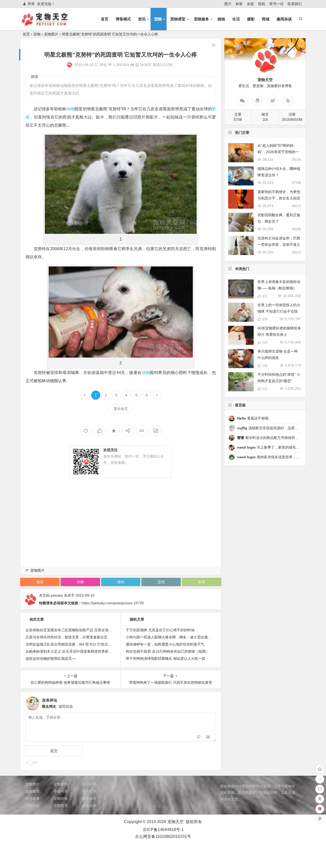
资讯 (142, 19)
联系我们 (295, 4)
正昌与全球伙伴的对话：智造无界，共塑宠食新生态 (66, 637)
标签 (239, 4)
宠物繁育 (60, 805)
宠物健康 (32, 798)
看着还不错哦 (252, 418)
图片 (228, 4)
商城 (265, 19)
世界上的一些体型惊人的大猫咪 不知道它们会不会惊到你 (278, 311)
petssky (57, 595)
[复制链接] (141, 430)
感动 (120, 582)
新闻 (201, 582)
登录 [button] (31, 4)
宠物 (158, 19)
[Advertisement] (120, 529)
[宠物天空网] (49, 23)
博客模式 (123, 19)
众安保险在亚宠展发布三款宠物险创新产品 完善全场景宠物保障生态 (79, 630)
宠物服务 (201, 19)
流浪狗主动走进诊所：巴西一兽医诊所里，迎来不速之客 (278, 244)
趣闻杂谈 (284, 19)
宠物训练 (60, 798)
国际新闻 (89, 784)
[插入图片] (208, 737)
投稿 (261, 4)
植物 (221, 19)
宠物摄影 (60, 784)
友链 (250, 4)
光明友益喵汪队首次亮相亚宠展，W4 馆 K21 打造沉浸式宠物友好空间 (81, 644)
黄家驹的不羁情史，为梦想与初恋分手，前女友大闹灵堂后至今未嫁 (278, 198)
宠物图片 (51, 34)
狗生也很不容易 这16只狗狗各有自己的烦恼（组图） (167, 651)
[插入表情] (199, 737)
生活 (236, 19)
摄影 (251, 19)
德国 (39, 582)
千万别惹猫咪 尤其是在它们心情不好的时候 (160, 630)
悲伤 (161, 582)
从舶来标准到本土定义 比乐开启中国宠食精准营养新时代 (70, 651)
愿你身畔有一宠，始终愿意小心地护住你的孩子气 (165, 644)
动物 (70, 109)
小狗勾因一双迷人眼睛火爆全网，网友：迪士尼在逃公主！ (172, 637)
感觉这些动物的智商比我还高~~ (50, 658)
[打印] (132, 65)
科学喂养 (89, 791)
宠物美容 (89, 798)
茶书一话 (276, 4)
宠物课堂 (177, 19)
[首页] (319, 769)
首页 (104, 19)
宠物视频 (32, 791)
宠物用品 (32, 805)
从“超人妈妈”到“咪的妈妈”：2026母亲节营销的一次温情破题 (278, 151)
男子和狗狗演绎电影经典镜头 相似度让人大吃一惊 (165, 658)
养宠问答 (60, 791)
